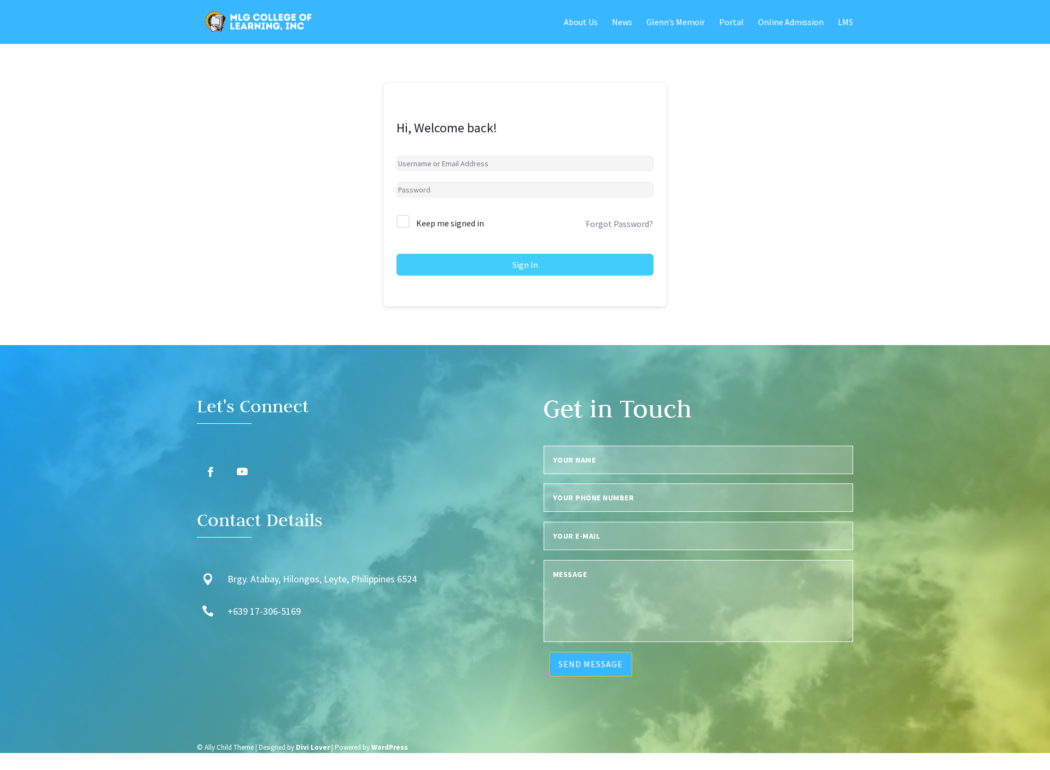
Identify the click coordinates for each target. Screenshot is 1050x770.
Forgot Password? (619, 223)
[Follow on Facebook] (210, 472)
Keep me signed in (450, 223)
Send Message (590, 663)
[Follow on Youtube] (242, 472)
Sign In (525, 264)
